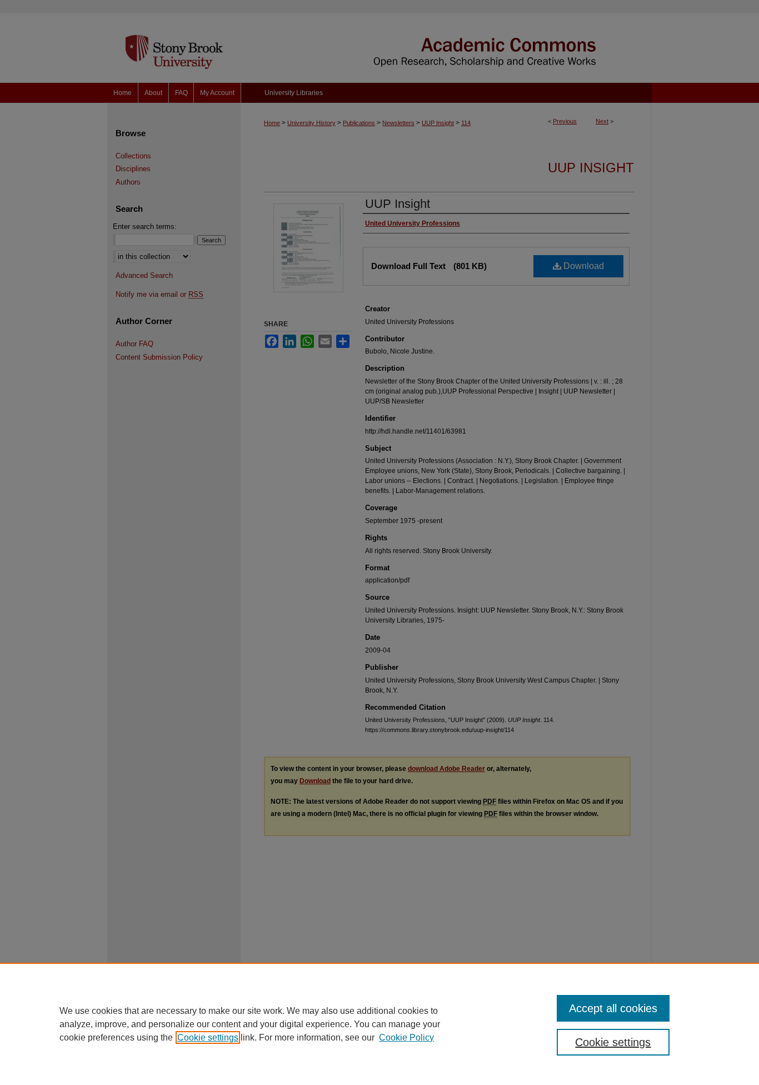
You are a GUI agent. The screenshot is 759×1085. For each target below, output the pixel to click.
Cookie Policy (406, 1037)
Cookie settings (207, 1037)
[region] (379, 1024)
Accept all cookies (613, 1008)
